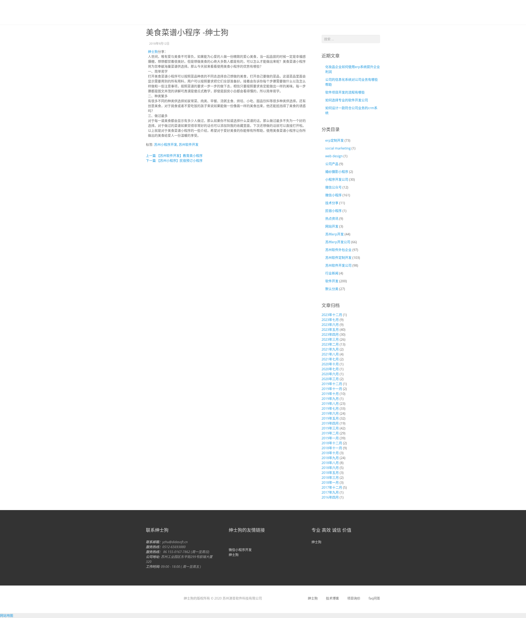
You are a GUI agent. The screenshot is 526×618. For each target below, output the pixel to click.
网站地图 (6, 615)
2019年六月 (330, 413)
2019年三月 (330, 428)
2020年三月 (330, 379)
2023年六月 (330, 324)
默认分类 (331, 289)
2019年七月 (330, 408)
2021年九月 (330, 349)
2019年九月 (330, 398)
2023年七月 (330, 319)
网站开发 (331, 226)
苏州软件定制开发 (338, 257)
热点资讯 (331, 218)
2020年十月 (330, 364)
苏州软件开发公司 (338, 265)
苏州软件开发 (188, 144)
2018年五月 (330, 472)
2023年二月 (330, 344)
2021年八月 (330, 354)
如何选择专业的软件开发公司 (346, 100)
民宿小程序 (333, 210)
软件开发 (331, 281)
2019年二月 (330, 433)
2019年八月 (330, 403)
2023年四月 (330, 334)
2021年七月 (330, 359)
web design (334, 156)
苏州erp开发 (334, 234)
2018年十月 (330, 453)
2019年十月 (330, 393)
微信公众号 (333, 187)
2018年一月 (330, 482)
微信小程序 (333, 195)
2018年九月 (330, 458)
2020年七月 (330, 369)
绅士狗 (158, 12)
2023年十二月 (332, 314)
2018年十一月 (332, 448)
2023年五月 (330, 329)
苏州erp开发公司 (337, 242)
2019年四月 (330, 423)
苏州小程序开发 (165, 144)
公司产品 (331, 164)
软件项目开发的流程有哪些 (345, 92)
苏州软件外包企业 (338, 250)
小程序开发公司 (336, 179)
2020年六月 (330, 374)
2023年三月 (330, 339)
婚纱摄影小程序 (336, 171)
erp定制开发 (334, 140)
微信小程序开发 (240, 549)
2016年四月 (330, 497)
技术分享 (331, 203)
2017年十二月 (332, 487)
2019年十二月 (332, 384)
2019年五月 (330, 418)
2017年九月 (330, 492)
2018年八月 (330, 463)
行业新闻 (331, 273)
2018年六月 (330, 467)
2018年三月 (330, 477)
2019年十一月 (332, 389)
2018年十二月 (332, 443)
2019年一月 (330, 438)
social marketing (338, 148)
